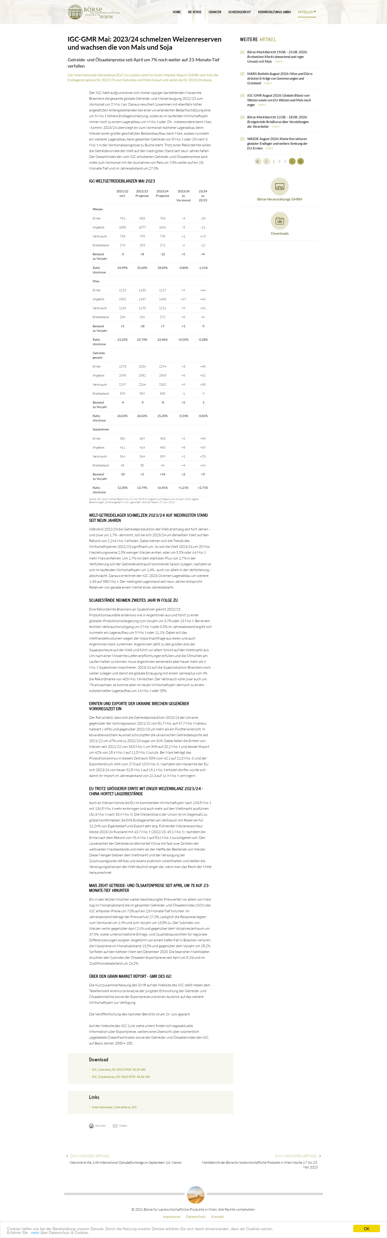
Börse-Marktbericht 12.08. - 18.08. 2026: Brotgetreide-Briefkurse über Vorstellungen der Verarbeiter (278, 121)
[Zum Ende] (300, 161)
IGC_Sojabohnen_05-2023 (121, 1076)
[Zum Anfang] (258, 161)
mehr (35, 1232)
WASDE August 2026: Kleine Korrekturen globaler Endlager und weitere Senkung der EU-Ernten (277, 143)
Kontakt (217, 1216)
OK (366, 1228)
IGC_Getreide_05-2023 (118, 1069)
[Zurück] (266, 161)
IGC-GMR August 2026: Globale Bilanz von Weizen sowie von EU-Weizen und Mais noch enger (279, 100)
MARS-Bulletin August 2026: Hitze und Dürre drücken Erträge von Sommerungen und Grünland (279, 78)
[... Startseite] (94, 12)
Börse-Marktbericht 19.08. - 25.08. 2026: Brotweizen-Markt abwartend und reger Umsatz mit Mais (277, 56)
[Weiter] (292, 161)
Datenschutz (196, 1216)
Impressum (171, 1216)
